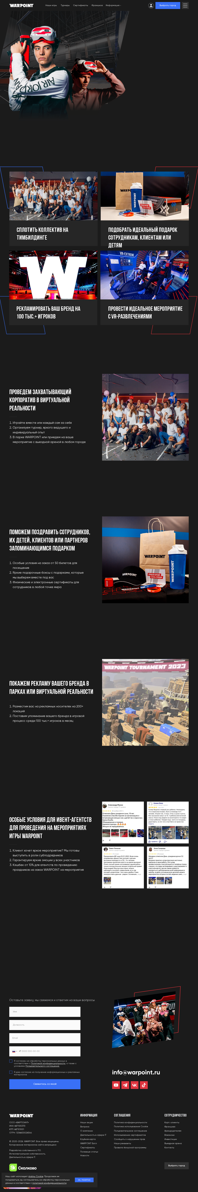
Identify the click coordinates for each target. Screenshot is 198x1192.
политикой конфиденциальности (49, 1183)
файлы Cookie (35, 1176)
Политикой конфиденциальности (48, 1063)
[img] (185, 5)
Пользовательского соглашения (42, 1066)
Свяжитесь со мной (44, 1084)
